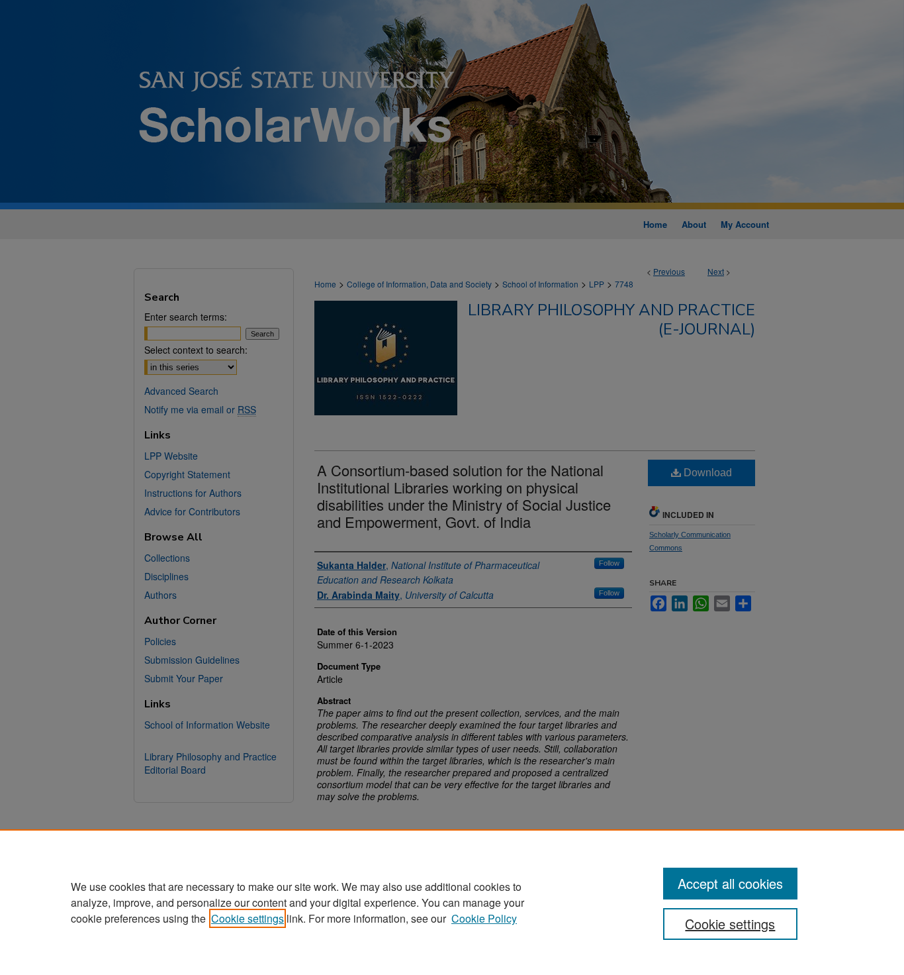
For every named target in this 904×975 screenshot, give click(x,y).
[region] (452, 902)
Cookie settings (247, 918)
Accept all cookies (730, 883)
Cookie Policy (484, 918)
